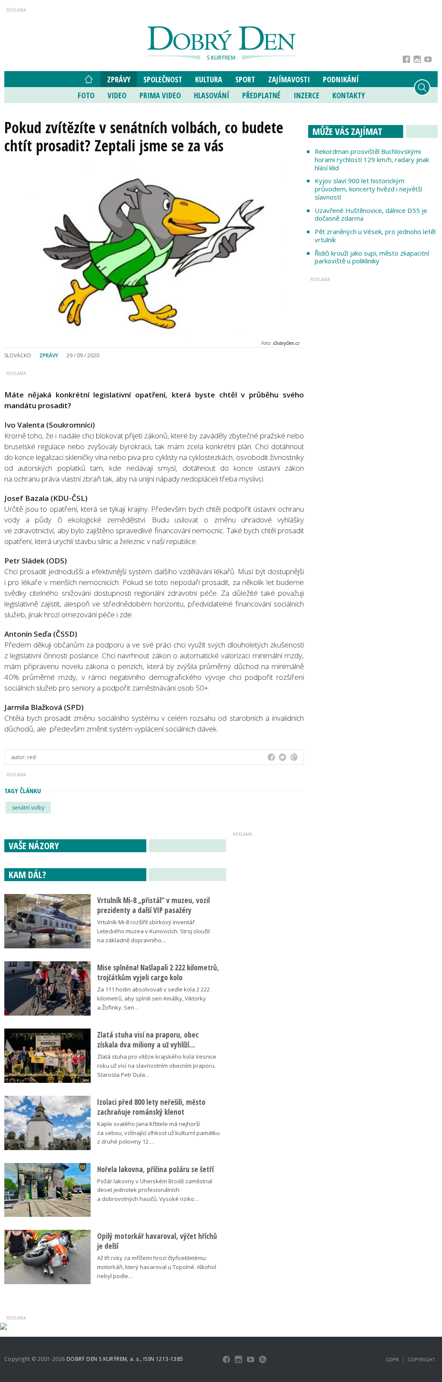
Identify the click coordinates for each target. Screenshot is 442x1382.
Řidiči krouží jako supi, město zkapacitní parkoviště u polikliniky (372, 257)
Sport (245, 79)
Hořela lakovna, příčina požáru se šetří (155, 1169)
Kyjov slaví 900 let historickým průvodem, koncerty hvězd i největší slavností (368, 188)
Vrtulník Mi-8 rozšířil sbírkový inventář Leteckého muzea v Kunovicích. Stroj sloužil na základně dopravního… (153, 931)
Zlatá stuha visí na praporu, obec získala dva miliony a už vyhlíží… (148, 1040)
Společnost (162, 79)
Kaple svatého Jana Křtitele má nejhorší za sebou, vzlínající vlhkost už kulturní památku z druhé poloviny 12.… (158, 1133)
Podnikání (341, 79)
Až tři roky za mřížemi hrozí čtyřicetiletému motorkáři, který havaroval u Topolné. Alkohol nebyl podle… (156, 1267)
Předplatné (261, 95)
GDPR (392, 1359)
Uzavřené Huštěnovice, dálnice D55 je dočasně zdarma (371, 214)
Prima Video (160, 95)
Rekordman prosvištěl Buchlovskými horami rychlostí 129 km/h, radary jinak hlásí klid (372, 159)
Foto (86, 95)
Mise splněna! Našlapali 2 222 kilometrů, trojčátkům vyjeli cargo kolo (158, 972)
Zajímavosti (289, 79)
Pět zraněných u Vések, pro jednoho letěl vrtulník (375, 235)
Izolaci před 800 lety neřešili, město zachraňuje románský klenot (151, 1107)
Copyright (421, 1359)
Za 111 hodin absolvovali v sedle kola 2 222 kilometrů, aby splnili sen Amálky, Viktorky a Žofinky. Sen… (153, 998)
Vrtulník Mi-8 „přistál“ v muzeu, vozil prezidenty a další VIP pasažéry (153, 905)
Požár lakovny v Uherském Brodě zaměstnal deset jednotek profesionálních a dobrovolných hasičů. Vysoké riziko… (154, 1190)
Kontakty (348, 95)
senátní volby (28, 807)
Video (116, 95)
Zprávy (118, 79)
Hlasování (211, 95)
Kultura (208, 79)
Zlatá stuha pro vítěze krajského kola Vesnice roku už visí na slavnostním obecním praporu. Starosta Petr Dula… (156, 1066)
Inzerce (306, 95)
